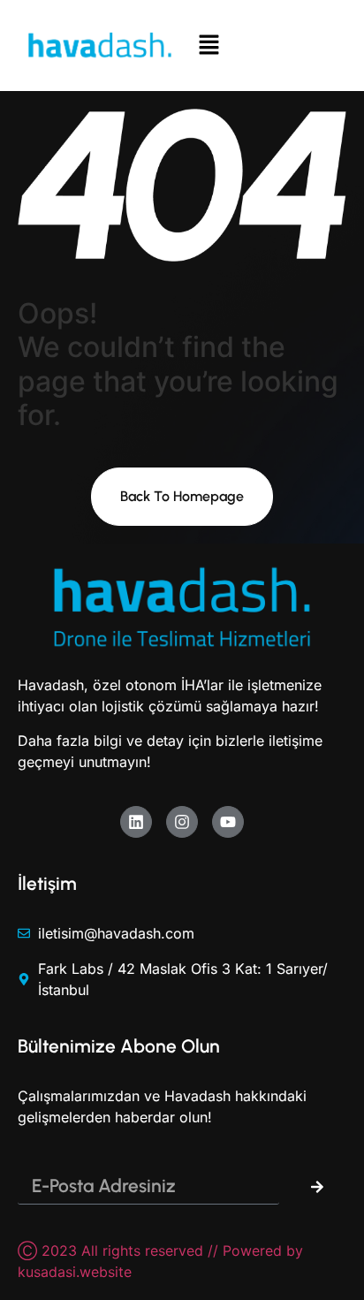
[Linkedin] (136, 822)
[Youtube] (228, 822)
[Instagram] (182, 822)
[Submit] (317, 1187)
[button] (264, 46)
